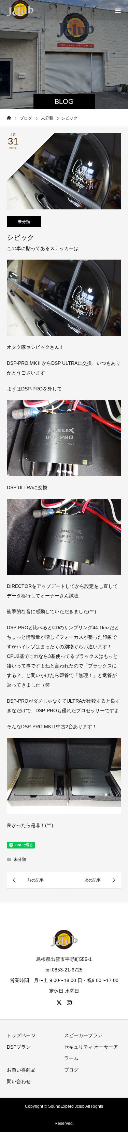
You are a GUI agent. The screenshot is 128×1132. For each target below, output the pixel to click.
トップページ (21, 1035)
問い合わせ (19, 1081)
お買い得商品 (21, 1070)
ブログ (71, 1070)
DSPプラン (19, 1047)
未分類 (24, 221)
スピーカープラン (83, 1035)
